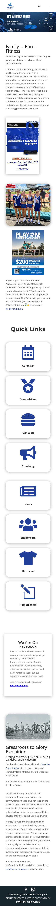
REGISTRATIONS (22, 158)
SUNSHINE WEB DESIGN (28, 901)
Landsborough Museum (17, 869)
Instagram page (19, 685)
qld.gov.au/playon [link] (14, 308)
